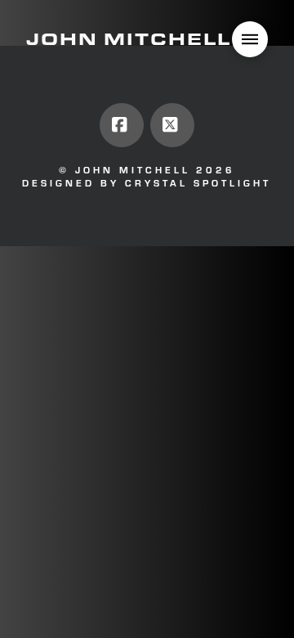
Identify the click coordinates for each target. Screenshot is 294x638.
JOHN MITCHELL (128, 39)
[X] (172, 125)
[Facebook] (122, 125)
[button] (250, 39)
